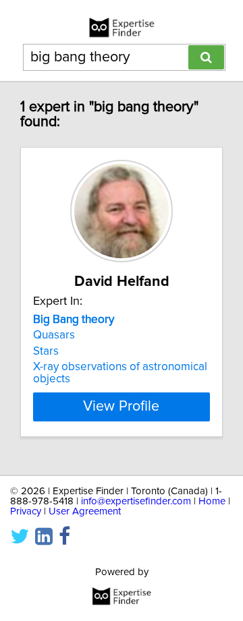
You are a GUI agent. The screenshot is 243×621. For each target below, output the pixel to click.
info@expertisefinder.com (136, 501)
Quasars (54, 335)
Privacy (25, 511)
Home (211, 501)
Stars (46, 351)
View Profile (121, 406)
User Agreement (85, 511)
